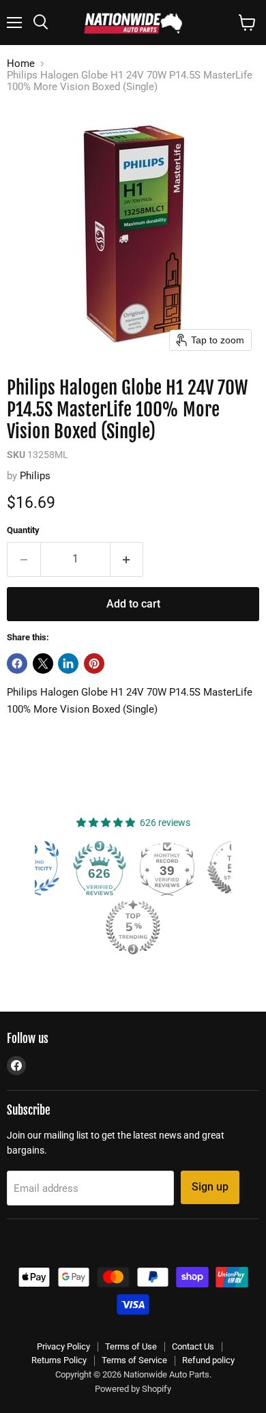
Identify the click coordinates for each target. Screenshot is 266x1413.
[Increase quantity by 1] (127, 559)
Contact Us (193, 1346)
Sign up (210, 1186)
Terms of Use (131, 1346)
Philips (35, 476)
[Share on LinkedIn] (68, 663)
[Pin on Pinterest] (94, 663)
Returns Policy (59, 1360)
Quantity (23, 530)
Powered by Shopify (133, 1389)
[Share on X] (43, 663)
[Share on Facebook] (17, 663)
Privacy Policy (63, 1346)
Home (21, 64)
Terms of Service (134, 1360)
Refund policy (208, 1360)
